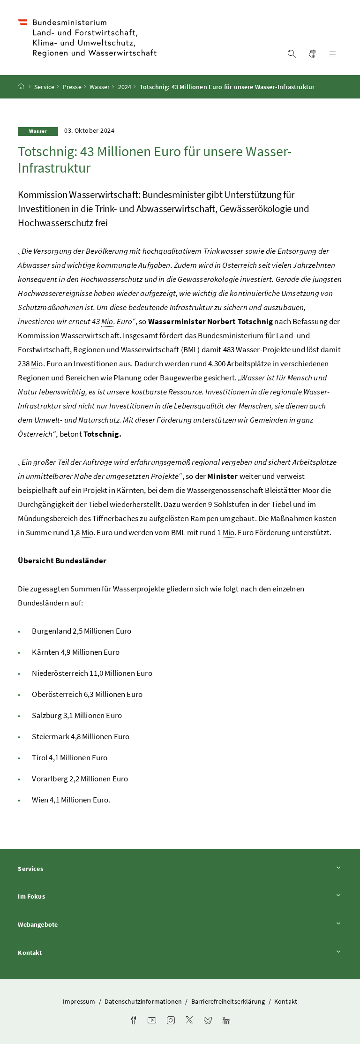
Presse (72, 87)
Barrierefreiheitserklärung (229, 1001)
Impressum (80, 1001)
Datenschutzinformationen (144, 1001)
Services (56, 868)
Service (44, 87)
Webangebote (64, 924)
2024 (125, 87)
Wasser (100, 87)
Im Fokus (57, 896)
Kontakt (56, 952)
